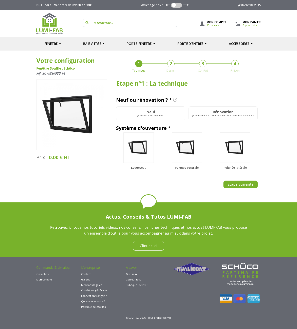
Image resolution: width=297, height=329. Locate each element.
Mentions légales (91, 285)
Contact (86, 274)
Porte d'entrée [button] (190, 43)
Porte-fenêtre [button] (139, 43)
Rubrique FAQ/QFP (137, 285)
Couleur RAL (133, 279)
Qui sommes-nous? (93, 301)
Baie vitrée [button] (92, 43)
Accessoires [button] (239, 43)
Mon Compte (44, 279)
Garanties (42, 274)
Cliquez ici (148, 245)
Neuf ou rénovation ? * (144, 99)
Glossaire (132, 274)
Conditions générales (94, 290)
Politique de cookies (93, 307)
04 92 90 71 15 (251, 5)
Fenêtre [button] (51, 43)
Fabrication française (94, 296)
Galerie (85, 279)
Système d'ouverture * (143, 128)
